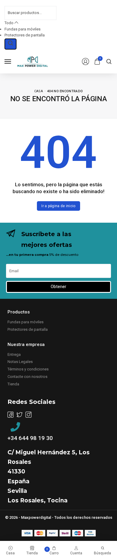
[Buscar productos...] (10, 44)
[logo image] (32, 61)
